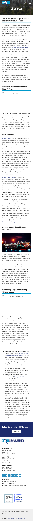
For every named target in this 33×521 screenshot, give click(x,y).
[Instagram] (3, 475)
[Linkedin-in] (14, 475)
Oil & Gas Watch (7, 138)
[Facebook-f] (6, 475)
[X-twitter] (9, 475)
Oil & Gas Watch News (8, 177)
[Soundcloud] (17, 475)
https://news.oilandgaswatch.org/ (12, 222)
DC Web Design (10, 518)
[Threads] (12, 475)
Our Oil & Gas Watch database (19, 47)
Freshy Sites (21, 518)
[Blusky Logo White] (20, 475)
